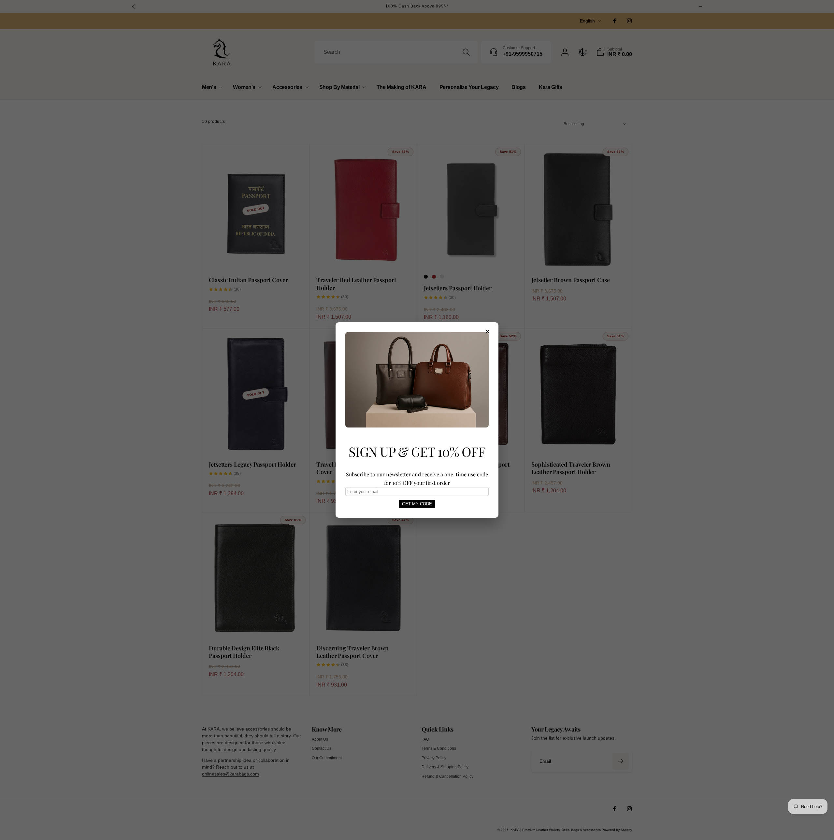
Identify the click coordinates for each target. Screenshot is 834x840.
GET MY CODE (417, 503)
